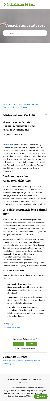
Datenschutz (37, 379)
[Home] (19, 4)
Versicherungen (9, 104)
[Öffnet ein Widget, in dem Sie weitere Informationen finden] (41, 397)
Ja (18, 343)
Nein (31, 343)
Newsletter (24, 382)
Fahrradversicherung (28, 104)
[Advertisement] (25, 73)
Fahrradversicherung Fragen (15, 107)
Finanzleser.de (12, 379)
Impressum (25, 379)
